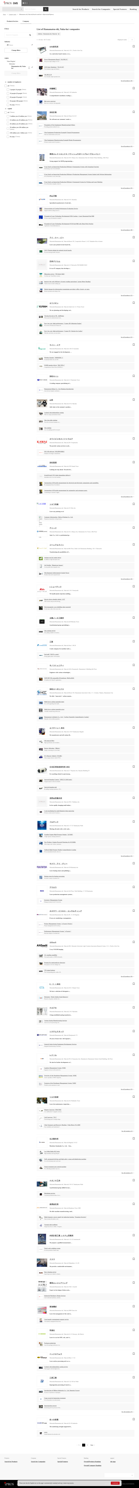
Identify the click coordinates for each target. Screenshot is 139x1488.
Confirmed (115, 1483)
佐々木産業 (54, 1420)
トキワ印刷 (54, 504)
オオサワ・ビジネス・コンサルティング (66, 911)
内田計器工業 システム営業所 (61, 1236)
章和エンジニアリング (59, 1283)
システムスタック (57, 1031)
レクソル (53, 1055)
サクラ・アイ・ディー (59, 864)
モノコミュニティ (57, 665)
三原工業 (53, 1378)
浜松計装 (53, 112)
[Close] (58, 34)
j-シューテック (56, 587)
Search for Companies (101, 9)
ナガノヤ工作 (55, 1181)
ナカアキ (53, 1008)
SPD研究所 (54, 47)
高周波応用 (54, 1204)
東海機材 (53, 1307)
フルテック (54, 822)
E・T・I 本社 (55, 984)
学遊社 (52, 1330)
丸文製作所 (54, 1139)
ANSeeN (53, 942)
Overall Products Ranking (92, 1461)
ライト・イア (55, 345)
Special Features (120, 9)
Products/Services (12, 21)
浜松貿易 (53, 463)
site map (113, 1461)
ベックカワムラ (56, 1354)
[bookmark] (133, 46)
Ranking (133, 9)
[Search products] (45, 9)
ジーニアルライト (57, 545)
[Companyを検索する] (30, 35)
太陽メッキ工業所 (57, 618)
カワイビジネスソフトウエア (61, 439)
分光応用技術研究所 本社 (60, 767)
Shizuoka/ (12, 64)
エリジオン (54, 303)
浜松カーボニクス (57, 689)
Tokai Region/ (11, 61)
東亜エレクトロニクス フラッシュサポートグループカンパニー (75, 154)
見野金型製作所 (56, 798)
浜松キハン (54, 376)
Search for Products (81, 9)
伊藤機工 (53, 89)
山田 (51, 400)
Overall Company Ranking (92, 1465)
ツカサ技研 (54, 1097)
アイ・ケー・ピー (57, 238)
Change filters (15, 50)
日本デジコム (55, 261)
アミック (53, 528)
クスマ (52, 1259)
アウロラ (53, 887)
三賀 (51, 642)
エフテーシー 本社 (57, 728)
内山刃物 (53, 196)
